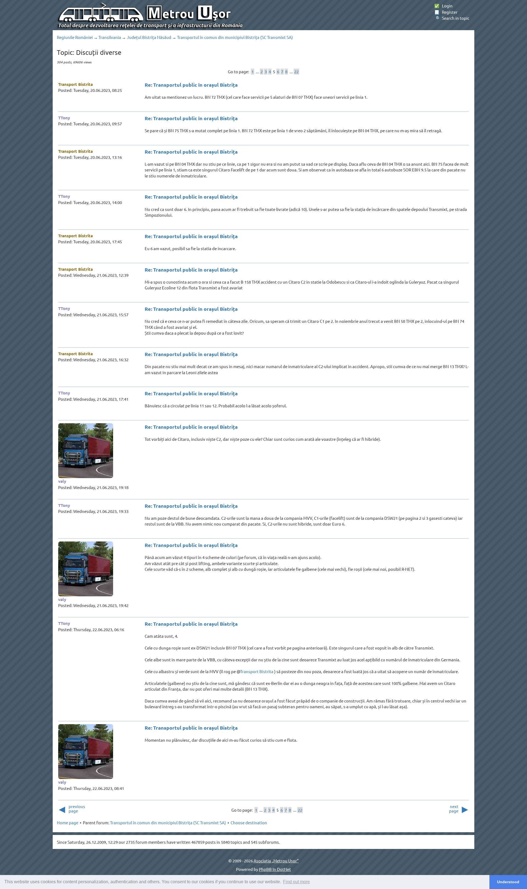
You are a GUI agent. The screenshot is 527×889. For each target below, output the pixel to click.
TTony (64, 117)
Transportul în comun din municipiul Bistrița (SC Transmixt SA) (235, 37)
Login (443, 5)
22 (296, 71)
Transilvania (110, 37)
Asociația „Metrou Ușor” (276, 860)
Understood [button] (508, 882)
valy (62, 481)
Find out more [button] (296, 881)
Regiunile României (75, 37)
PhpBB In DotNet (275, 869)
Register (446, 12)
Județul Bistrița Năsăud (149, 37)
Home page (67, 822)
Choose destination (249, 822)
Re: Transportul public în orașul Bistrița (191, 84)
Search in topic (451, 18)
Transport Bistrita (75, 84)
